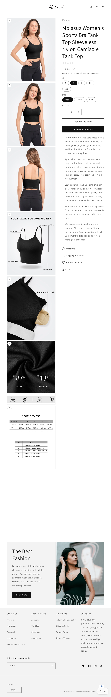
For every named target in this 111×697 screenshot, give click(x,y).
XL (90, 83)
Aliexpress (11, 626)
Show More (21, 594)
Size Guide (35, 632)
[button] (8, 7)
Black (67, 100)
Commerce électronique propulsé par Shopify (89, 691)
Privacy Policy (62, 632)
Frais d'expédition (69, 73)
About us (35, 620)
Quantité (65, 106)
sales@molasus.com (16, 644)
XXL (66, 89)
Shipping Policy (62, 626)
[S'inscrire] (52, 666)
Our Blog (35, 626)
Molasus (72, 691)
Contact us (36, 638)
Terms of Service (63, 638)
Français (13, 690)
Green (80, 100)
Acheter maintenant (83, 129)
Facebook (11, 632)
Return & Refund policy (66, 620)
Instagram (11, 638)
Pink (91, 100)
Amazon (10, 620)
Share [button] (67, 269)
